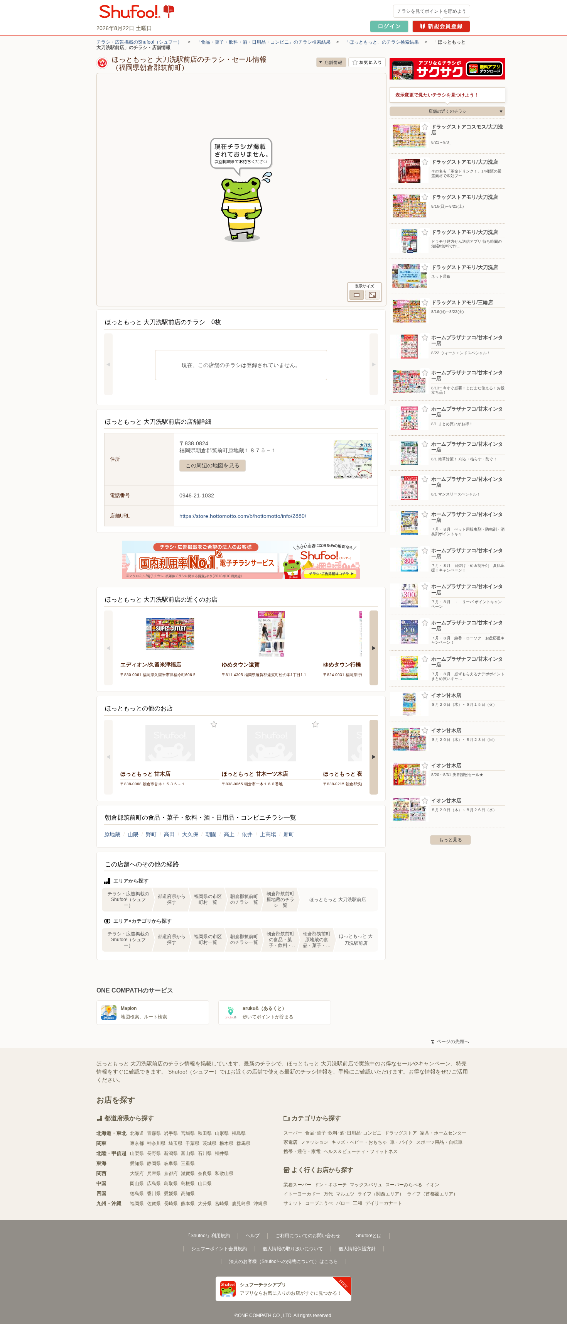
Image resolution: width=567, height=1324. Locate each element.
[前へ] (108, 364)
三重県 (188, 1163)
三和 (357, 1203)
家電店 (290, 1142)
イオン (432, 1184)
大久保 (190, 834)
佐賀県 (154, 1203)
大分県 (205, 1203)
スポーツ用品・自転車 (439, 1142)
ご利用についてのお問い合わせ (307, 1235)
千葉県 (192, 1143)
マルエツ (345, 1194)
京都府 (171, 1173)
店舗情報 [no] (331, 62)
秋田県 (205, 1133)
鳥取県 (171, 1183)
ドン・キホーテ (330, 1184)
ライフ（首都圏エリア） (432, 1194)
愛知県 (137, 1163)
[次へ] (374, 364)
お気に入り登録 (214, 724)
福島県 (239, 1133)
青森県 (154, 1133)
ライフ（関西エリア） (381, 1194)
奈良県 (205, 1173)
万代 (328, 1194)
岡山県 (137, 1183)
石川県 (205, 1153)
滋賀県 (188, 1173)
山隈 (133, 834)
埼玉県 (175, 1143)
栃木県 (226, 1143)
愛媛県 (171, 1193)
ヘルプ (253, 1235)
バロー (343, 1203)
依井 (247, 834)
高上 (229, 834)
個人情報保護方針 (357, 1248)
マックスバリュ (366, 1184)
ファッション (314, 1142)
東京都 (137, 1143)
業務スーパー (297, 1184)
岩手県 (171, 1133)
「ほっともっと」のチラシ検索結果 (382, 42)
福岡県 (137, 1203)
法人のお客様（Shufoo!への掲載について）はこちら (283, 1261)
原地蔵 (112, 834)
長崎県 (171, 1203)
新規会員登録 (441, 26)
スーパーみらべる (403, 1184)
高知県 (188, 1193)
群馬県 (243, 1143)
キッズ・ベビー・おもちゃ (359, 1142)
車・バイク (401, 1142)
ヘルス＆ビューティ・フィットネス (361, 1151)
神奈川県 (156, 1143)
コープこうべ (319, 1203)
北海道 (137, 1133)
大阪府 (137, 1173)
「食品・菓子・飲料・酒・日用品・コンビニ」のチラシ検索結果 (263, 42)
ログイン (389, 26)
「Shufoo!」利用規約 (208, 1235)
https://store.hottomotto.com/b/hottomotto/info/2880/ (242, 516)
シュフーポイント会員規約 (219, 1248)
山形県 (222, 1133)
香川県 (154, 1193)
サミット (293, 1203)
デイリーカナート (383, 1203)
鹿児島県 (241, 1203)
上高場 (268, 834)
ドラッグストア (401, 1133)
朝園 (211, 834)
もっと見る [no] (450, 839)
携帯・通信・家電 (302, 1151)
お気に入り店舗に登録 (367, 62)
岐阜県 (171, 1163)
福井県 (222, 1153)
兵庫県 (154, 1173)
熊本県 (188, 1203)
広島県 (154, 1183)
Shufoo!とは (368, 1235)
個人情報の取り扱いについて (293, 1248)
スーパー (293, 1133)
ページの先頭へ (450, 1041)
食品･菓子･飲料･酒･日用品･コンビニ (343, 1133)
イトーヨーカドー (302, 1194)
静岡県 (154, 1163)
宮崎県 (222, 1203)
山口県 (205, 1183)
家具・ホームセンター (443, 1133)
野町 (151, 834)
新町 (289, 834)
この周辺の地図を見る (213, 465)
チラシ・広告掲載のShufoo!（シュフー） (139, 42)
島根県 (188, 1183)
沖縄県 (260, 1203)
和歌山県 (224, 1173)
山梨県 (137, 1153)
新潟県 (171, 1153)
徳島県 (137, 1193)
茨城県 (209, 1143)
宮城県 (188, 1133)
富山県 (188, 1153)
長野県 (154, 1153)
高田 (169, 834)
